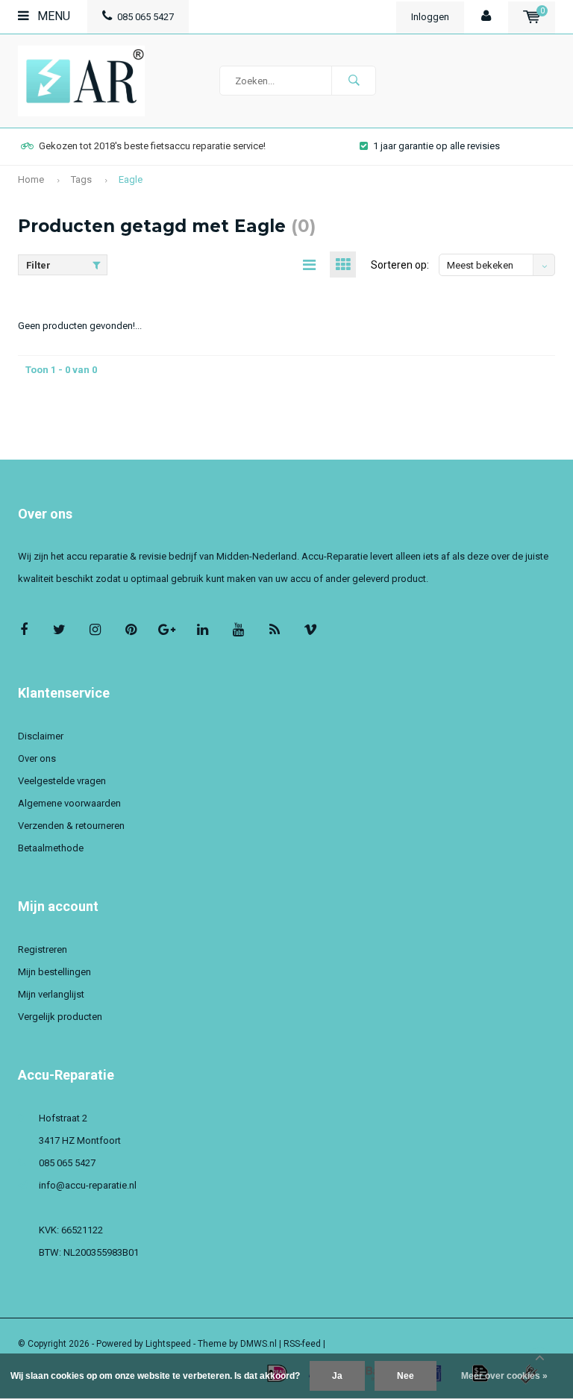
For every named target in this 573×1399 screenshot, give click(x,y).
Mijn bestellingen (54, 971)
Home (31, 179)
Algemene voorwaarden (69, 803)
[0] (531, 16)
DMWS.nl (258, 1344)
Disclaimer (40, 736)
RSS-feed (302, 1344)
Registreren (42, 949)
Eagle (131, 179)
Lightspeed (168, 1344)
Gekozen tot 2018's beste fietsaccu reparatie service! (152, 145)
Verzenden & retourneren (71, 825)
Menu (52, 16)
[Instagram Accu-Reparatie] (95, 629)
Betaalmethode (51, 848)
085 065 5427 (145, 16)
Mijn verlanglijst (51, 994)
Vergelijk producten (60, 1016)
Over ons (37, 758)
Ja (337, 1376)
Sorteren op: (400, 265)
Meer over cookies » (504, 1376)
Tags (81, 179)
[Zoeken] (353, 81)
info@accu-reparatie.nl (88, 1185)
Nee (405, 1376)
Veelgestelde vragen (62, 780)
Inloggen (430, 16)
